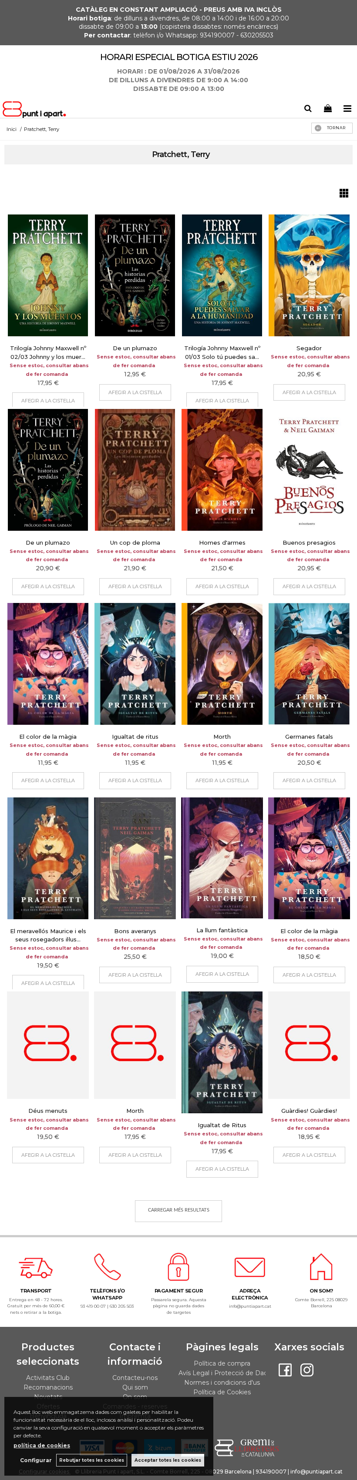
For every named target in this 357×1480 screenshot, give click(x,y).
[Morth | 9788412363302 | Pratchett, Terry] (135, 1045)
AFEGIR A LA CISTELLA (48, 401)
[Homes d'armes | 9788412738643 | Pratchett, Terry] (222, 470)
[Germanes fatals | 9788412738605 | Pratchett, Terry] (309, 664)
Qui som (135, 1387)
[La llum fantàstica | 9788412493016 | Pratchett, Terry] (222, 857)
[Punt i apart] (36, 111)
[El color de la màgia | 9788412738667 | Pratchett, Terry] (48, 664)
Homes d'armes (222, 542)
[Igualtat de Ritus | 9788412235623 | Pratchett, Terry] (222, 1052)
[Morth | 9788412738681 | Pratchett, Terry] (222, 664)
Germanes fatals (309, 736)
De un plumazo (135, 348)
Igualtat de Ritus (222, 1125)
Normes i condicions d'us (222, 1382)
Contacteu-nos (135, 1378)
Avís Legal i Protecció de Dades (226, 1373)
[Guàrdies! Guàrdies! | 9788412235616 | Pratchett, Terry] (309, 1045)
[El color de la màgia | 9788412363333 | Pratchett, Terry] (309, 858)
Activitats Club (48, 1378)
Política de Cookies (222, 1392)
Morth (222, 736)
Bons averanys (135, 931)
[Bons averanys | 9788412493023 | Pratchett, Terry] (135, 858)
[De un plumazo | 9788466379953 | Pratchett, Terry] (135, 275)
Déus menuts (47, 1110)
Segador (309, 348)
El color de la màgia (48, 736)
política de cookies (41, 1445)
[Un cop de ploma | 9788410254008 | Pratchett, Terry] (135, 470)
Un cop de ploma (135, 542)
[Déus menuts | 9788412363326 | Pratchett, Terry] (48, 1045)
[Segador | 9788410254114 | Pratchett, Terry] (309, 275)
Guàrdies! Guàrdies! (309, 1110)
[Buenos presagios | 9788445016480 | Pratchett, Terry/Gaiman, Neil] (309, 470)
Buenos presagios (309, 542)
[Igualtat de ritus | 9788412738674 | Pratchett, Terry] (135, 664)
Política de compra (222, 1363)
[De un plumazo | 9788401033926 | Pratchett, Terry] (48, 470)
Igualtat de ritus (135, 736)
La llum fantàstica (222, 930)
